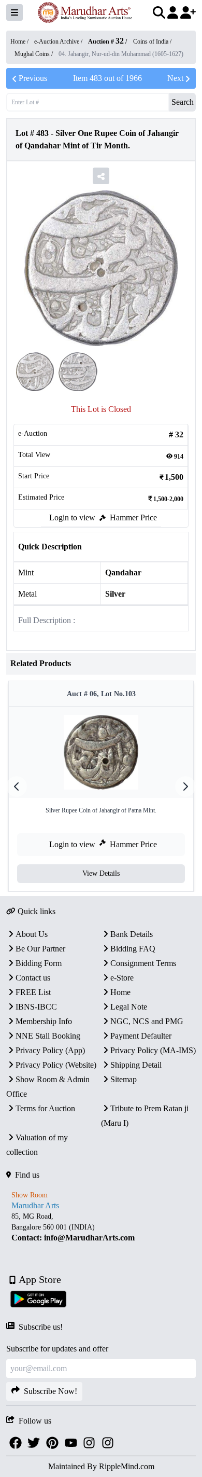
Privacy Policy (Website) (56, 1064)
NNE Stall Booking (48, 1035)
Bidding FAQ (132, 948)
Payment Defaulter (140, 1035)
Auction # (106, 41)
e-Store (122, 977)
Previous (33, 78)
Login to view (72, 517)
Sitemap (123, 1079)
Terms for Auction (45, 1108)
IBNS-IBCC (36, 1006)
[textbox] (101, 1227)
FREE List (33, 992)
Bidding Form (39, 963)
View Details (101, 873)
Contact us (33, 977)
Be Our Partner (40, 948)
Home (120, 992)
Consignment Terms (143, 963)
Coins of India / (152, 41)
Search (182, 102)
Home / (20, 41)
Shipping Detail (136, 1064)
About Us (32, 934)
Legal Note (128, 1006)
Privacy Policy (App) (50, 1050)
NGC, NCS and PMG (146, 1021)
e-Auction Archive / (59, 41)
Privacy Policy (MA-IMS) (153, 1050)
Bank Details (131, 934)
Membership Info (44, 1021)
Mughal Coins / (34, 54)
